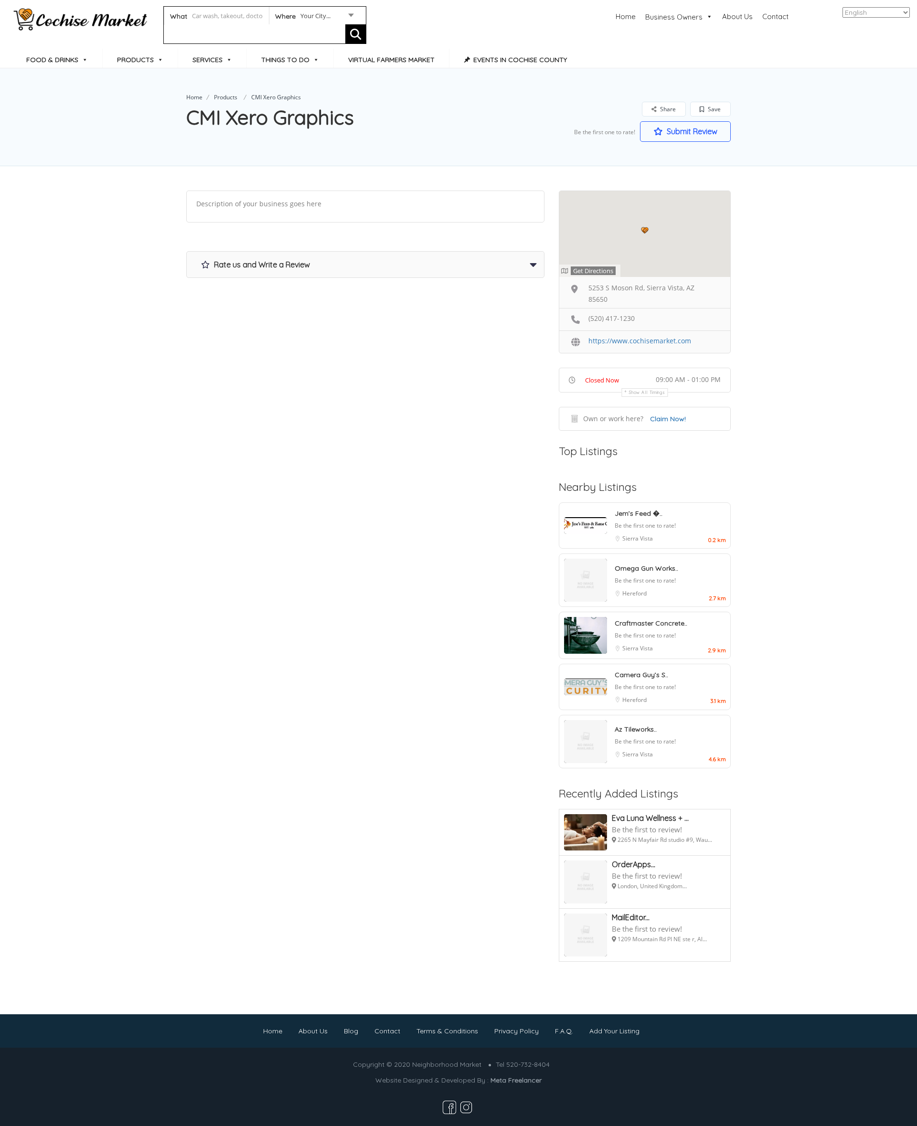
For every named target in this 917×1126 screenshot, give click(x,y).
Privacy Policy (516, 1031)
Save (713, 109)
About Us (737, 16)
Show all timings (647, 392)
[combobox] (314, 18)
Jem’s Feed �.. (638, 513)
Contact (775, 16)
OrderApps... (633, 864)
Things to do (285, 59)
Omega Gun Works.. (646, 568)
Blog (351, 1031)
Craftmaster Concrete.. (651, 623)
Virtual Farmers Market (391, 59)
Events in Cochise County (520, 59)
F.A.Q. (564, 1031)
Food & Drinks (52, 59)
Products (135, 59)
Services (207, 59)
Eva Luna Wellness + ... (650, 818)
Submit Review (691, 131)
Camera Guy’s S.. (641, 674)
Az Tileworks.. (636, 729)
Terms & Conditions (447, 1031)
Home (626, 16)
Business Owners (674, 16)
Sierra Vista (637, 538)
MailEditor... (631, 917)
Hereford (634, 593)
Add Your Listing (614, 1031)
